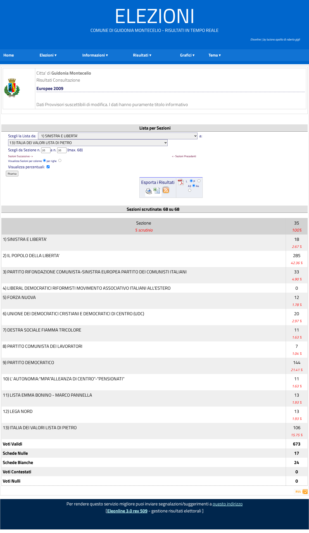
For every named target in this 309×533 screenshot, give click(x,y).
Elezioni (154, 15)
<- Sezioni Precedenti (184, 156)
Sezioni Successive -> (20, 156)
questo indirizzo (228, 503)
